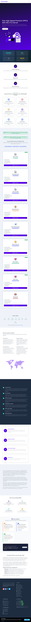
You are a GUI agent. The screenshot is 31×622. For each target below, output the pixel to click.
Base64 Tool (19, 592)
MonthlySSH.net (6, 610)
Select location (15, 165)
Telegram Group (6, 605)
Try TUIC (5, 540)
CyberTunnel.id (6, 611)
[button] (23, 619)
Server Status (25, 547)
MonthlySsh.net (6, 613)
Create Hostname (19, 596)
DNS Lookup (19, 589)
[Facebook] (5, 588)
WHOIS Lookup (19, 591)
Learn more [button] (3, 620)
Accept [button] (27, 619)
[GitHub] (7, 588)
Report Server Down (6, 602)
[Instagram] (4, 588)
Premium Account (6, 604)
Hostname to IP (6, 603)
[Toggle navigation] (29, 1)
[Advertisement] (15, 11)
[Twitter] (9, 588)
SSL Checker (19, 590)
